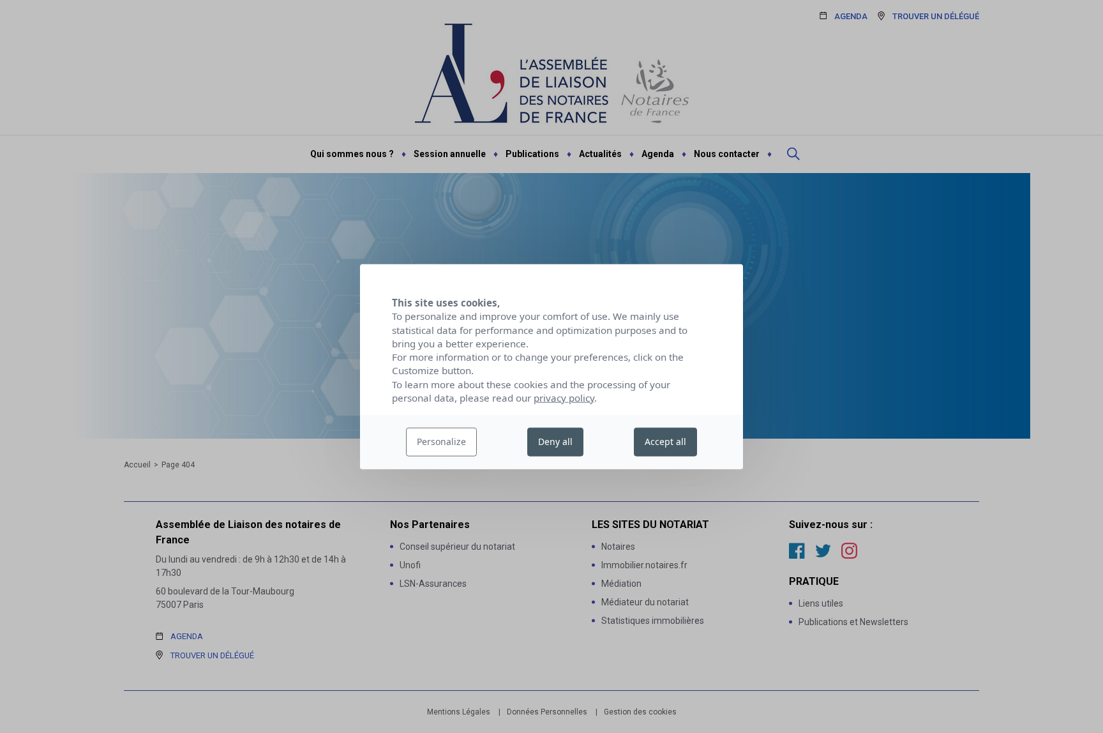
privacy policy (564, 397)
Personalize (441, 441)
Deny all (555, 441)
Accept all (665, 441)
